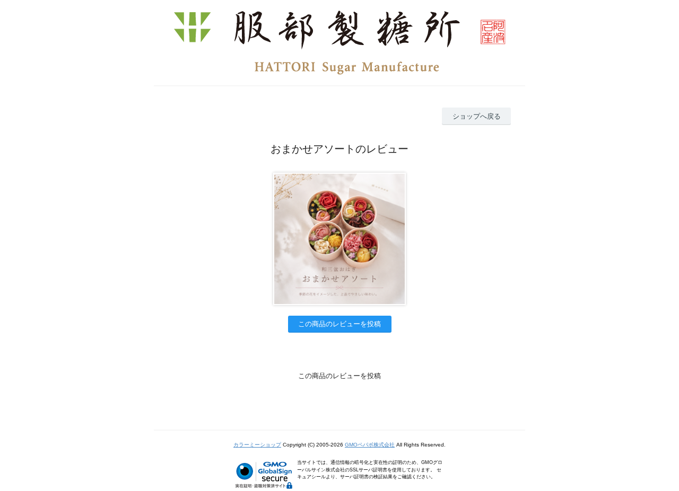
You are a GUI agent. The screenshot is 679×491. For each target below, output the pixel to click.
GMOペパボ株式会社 (370, 445)
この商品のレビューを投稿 (339, 324)
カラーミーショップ (257, 445)
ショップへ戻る (476, 116)
